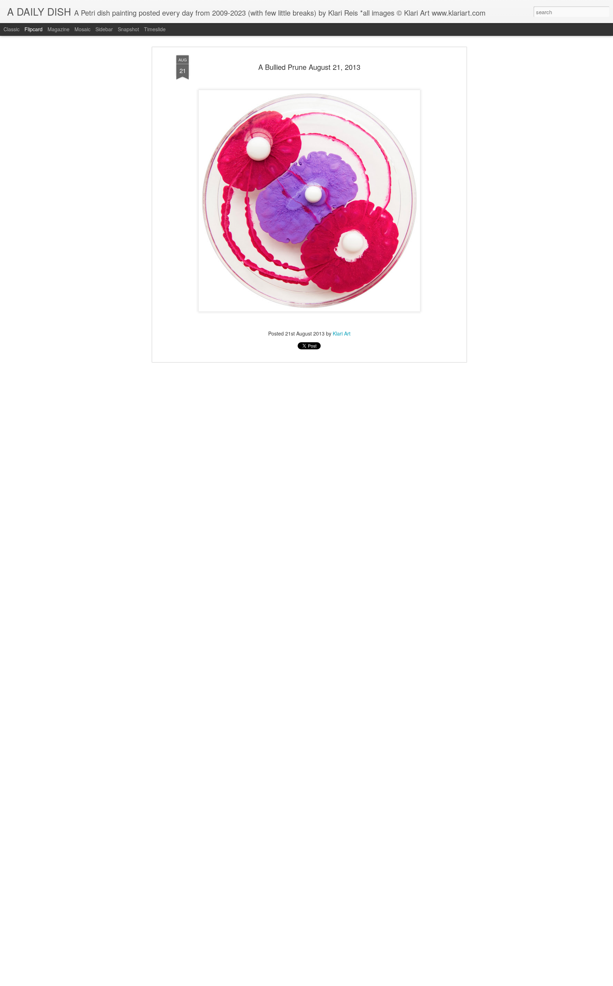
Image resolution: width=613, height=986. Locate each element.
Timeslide (155, 29)
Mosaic (82, 29)
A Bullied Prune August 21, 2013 (309, 67)
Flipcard (33, 29)
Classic (12, 29)
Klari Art (341, 333)
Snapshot (128, 29)
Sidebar (104, 29)
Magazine (59, 29)
